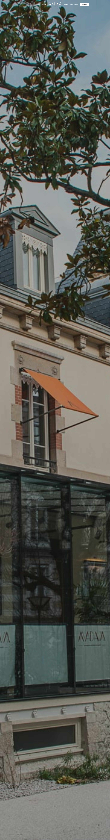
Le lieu (38, 4)
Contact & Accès (74, 4)
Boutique (66, 4)
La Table (44, 4)
